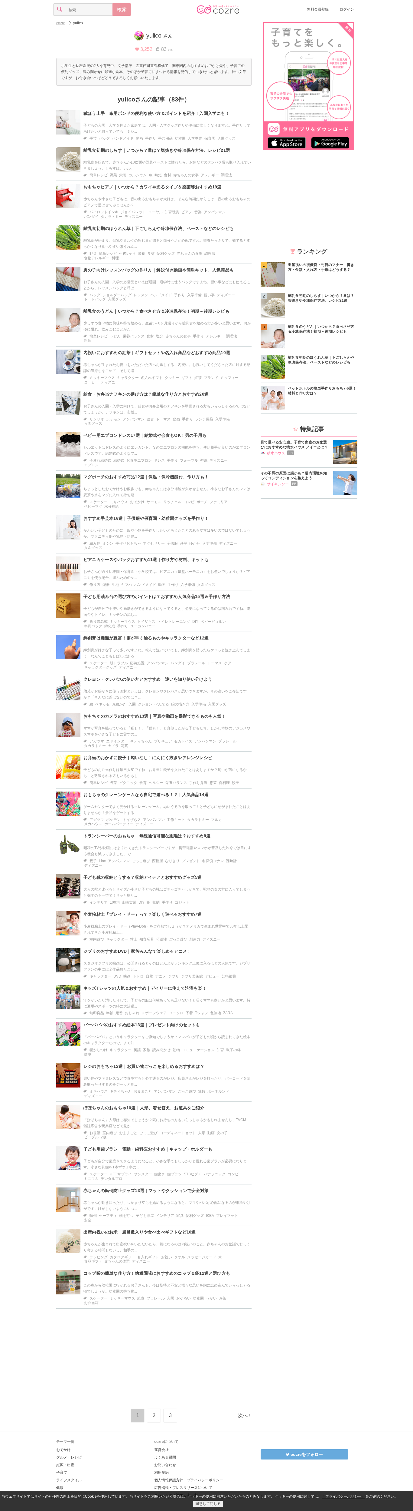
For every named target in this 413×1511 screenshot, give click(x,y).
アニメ (160, 976)
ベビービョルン (213, 621)
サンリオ (96, 419)
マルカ (216, 820)
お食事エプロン (139, 460)
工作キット (176, 820)
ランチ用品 (204, 419)
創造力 (194, 939)
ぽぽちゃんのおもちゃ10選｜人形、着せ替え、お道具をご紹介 (143, 1107)
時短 (158, 175)
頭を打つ (126, 1216)
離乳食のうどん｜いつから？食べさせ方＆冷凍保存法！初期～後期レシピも (156, 311)
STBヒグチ (193, 1174)
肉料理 (224, 783)
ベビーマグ (93, 506)
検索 (122, 9)
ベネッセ (102, 704)
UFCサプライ (121, 1174)
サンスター (143, 1174)
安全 (87, 1220)
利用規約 (161, 1472)
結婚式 (118, 460)
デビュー (212, 976)
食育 (143, 783)
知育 (220, 1050)
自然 (149, 976)
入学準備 (195, 138)
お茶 (222, 1298)
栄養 (122, 175)
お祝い (166, 1257)
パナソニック (215, 1174)
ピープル (91, 1137)
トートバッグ (95, 299)
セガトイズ (183, 741)
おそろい (183, 1298)
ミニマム (91, 1179)
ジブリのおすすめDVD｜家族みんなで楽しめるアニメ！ (137, 951)
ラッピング (98, 1257)
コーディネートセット (178, 1133)
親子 (93, 861)
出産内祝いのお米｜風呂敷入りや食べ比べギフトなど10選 (139, 1232)
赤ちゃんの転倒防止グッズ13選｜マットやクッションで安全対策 (146, 1190)
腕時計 (231, 861)
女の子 (222, 1133)
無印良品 (96, 1013)
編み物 (94, 543)
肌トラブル (119, 663)
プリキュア (163, 741)
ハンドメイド (123, 138)
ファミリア (219, 502)
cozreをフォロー (306, 1454)
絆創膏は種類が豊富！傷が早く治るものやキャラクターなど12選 (146, 638)
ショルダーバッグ (117, 295)
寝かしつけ (98, 1050)
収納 (156, 902)
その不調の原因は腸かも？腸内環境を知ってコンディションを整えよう (294, 475)
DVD (117, 976)
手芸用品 (165, 138)
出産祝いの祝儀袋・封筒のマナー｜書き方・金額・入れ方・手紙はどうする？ (321, 267)
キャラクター (128, 378)
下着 (189, 1013)
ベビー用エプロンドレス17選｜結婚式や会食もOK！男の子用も (145, 435)
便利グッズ (166, 253)
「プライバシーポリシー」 (343, 1496)
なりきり (172, 861)
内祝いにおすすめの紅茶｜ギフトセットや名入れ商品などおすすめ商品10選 (156, 352)
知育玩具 (172, 212)
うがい (211, 1298)
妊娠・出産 (65, 1465)
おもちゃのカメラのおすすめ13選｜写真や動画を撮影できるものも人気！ (154, 716)
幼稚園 (180, 138)
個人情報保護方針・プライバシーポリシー (188, 1480)
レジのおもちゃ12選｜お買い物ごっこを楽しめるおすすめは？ (143, 1066)
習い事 (209, 295)
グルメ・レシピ (69, 1457)
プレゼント (191, 861)
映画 (127, 976)
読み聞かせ (161, 1050)
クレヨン (145, 704)
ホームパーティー (118, 824)
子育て (61, 1472)
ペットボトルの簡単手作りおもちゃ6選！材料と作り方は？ (322, 390)
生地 (115, 585)
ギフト (186, 378)
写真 (124, 746)
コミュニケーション (198, 1050)
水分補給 (111, 506)
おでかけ (137, 502)
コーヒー (91, 382)
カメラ (113, 746)
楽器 (106, 585)
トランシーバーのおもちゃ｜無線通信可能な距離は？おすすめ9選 (146, 835)
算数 (201, 1091)
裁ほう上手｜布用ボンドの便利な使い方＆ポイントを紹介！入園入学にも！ (156, 113)
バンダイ (91, 216)
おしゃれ (132, 1013)
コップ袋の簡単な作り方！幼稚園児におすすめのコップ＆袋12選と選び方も (156, 1273)
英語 (137, 1050)
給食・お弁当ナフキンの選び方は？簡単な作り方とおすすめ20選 (146, 394)
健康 (59, 1488)
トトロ (138, 976)
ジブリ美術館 (192, 976)
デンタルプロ (111, 1179)
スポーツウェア (154, 1013)
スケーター (98, 502)
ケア (227, 663)
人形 (201, 1133)
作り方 (94, 585)
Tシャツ (201, 1013)
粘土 (133, 939)
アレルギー (210, 175)
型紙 (203, 460)
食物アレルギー (96, 258)
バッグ (104, 138)
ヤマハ (126, 585)
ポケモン (113, 419)
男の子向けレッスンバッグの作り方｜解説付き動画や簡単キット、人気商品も (158, 269)
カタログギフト (122, 1257)
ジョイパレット (133, 212)
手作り (150, 138)
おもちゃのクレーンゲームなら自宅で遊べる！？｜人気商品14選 (146, 794)
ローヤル (155, 212)
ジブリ (173, 976)
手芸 (93, 138)
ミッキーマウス (102, 378)
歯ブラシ (174, 1174)
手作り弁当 (198, 783)
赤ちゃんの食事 (186, 175)
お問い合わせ (165, 1465)
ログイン (347, 9)
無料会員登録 (318, 9)
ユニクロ (176, 1013)
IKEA (210, 1216)
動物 (176, 1050)
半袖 (109, 1013)
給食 (150, 419)
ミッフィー (229, 378)
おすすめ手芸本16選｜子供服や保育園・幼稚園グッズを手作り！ (146, 518)
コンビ (189, 502)
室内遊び (96, 939)
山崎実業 (129, 902)
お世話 (94, 1133)
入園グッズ (226, 138)
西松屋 (157, 861)
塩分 (159, 336)
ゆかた (194, 543)
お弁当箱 (91, 1303)
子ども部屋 (145, 1216)
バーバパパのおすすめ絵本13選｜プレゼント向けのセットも (141, 1024)
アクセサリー (154, 543)
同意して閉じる (208, 1504)
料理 (115, 258)
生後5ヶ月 (127, 253)
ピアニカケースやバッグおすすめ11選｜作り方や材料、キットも (146, 559)
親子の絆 (233, 1050)
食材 (167, 175)
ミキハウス (119, 502)
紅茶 (198, 378)
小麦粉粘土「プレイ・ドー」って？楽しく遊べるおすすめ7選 (142, 914)
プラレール (196, 663)
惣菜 (213, 783)
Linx (102, 861)
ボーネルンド (218, 1091)
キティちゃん (141, 741)
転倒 (93, 1216)
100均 (115, 902)
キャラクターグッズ (100, 667)
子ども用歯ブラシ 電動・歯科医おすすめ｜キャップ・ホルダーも (147, 1149)
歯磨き (159, 1174)
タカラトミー (111, 216)
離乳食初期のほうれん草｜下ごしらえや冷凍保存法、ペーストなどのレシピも (158, 228)
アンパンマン (215, 212)
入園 (132, 704)
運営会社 (161, 1450)
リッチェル (172, 502)
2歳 (103, 1137)
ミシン (107, 543)
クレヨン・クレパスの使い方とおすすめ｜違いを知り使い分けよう (147, 679)
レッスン (141, 295)
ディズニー (134, 216)
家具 (180, 1216)
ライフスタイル (69, 1480)
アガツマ (96, 741)
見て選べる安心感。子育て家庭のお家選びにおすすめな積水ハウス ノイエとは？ (294, 444)
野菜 (113, 175)
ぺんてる (161, 704)
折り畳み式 (98, 621)
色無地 (215, 1013)
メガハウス (93, 824)
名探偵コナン (213, 861)
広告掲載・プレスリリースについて (183, 1488)
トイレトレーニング (174, 621)
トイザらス (146, 621)
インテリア (98, 902)
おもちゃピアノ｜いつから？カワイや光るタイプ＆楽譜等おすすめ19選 (152, 186)
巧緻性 (161, 939)
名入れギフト (152, 378)
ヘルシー (156, 783)
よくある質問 (165, 1457)
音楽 (198, 212)
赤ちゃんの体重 (117, 1261)
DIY (195, 621)
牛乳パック (93, 626)
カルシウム (137, 175)
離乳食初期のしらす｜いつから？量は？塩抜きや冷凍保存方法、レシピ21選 (156, 150)
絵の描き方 (180, 704)
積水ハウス (276, 453)
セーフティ (108, 1216)
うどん (115, 336)
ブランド (211, 378)
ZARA (228, 1013)
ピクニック (128, 783)
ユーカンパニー (143, 626)
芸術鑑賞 (229, 976)
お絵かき (119, 704)
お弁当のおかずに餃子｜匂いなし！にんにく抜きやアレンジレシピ (147, 757)
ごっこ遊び (141, 861)
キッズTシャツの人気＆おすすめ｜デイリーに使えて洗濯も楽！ (145, 988)
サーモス (154, 502)
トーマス (163, 419)
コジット (182, 902)
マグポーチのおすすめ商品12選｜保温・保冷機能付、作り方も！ (146, 476)
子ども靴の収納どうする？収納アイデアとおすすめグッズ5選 (142, 877)
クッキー (172, 378)
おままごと (143, 1091)
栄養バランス (134, 336)
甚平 (183, 543)
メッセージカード (201, 1257)
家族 (146, 1050)
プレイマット (227, 1216)
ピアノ (186, 212)
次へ (243, 1415)
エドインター (117, 741)
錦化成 (109, 626)
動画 (139, 138)
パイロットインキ (104, 212)
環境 (87, 1054)
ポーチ (202, 502)
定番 (119, 1013)
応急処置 (137, 663)
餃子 (235, 783)
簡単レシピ (98, 175)
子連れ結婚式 (100, 460)
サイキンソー (278, 484)
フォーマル (189, 460)
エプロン (91, 465)
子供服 (172, 543)
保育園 (209, 138)
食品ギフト (93, 1261)
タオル (179, 1257)
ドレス (159, 460)
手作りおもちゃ (128, 543)
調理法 (226, 175)
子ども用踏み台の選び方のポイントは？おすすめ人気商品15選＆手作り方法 (156, 596)
